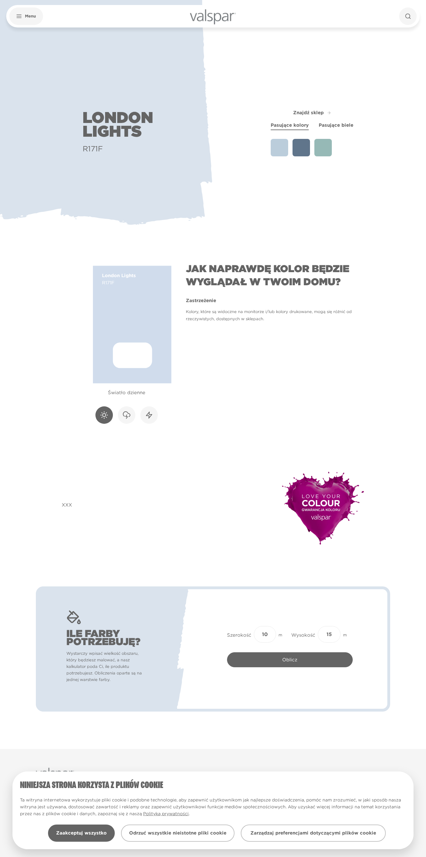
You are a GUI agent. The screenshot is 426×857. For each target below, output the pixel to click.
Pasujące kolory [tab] (290, 125)
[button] (26, 16)
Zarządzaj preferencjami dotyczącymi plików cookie (313, 833)
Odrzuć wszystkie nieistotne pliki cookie (177, 833)
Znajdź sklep (308, 112)
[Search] (408, 16)
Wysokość (303, 635)
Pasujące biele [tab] (336, 125)
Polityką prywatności (166, 813)
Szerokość (239, 635)
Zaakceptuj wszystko (81, 833)
